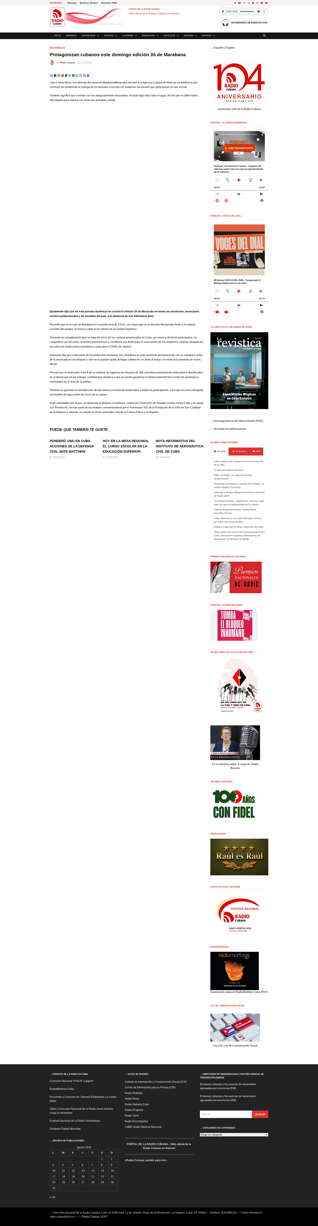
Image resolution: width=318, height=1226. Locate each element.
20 (83, 1176)
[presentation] (219, 451)
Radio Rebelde (134, 1093)
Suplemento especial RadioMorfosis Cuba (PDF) (239, 992)
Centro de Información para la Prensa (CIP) (150, 1087)
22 (102, 1176)
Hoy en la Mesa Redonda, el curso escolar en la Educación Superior (126, 446)
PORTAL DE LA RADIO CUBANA (144, 9)
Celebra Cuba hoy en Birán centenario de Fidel (238, 526)
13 (83, 1170)
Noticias (108, 36)
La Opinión (127, 36)
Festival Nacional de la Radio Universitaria (75, 1120)
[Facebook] (235, 2)
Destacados (88, 36)
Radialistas (148, 36)
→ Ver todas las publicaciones (228, 428)
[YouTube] (239, 2)
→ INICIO (56, 36)
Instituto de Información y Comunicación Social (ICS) (155, 1081)
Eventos (206, 36)
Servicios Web (109, 2)
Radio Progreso (134, 1110)
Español (218, 47)
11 (63, 1170)
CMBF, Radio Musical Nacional (143, 1126)
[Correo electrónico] (266, 2)
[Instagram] (249, 2)
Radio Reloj (132, 1098)
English (229, 47)
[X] (244, 2)
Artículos (169, 36)
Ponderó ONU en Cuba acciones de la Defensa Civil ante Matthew (72, 446)
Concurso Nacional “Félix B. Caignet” (72, 1081)
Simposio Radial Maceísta (65, 1128)
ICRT (104, 1216)
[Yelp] (258, 2)
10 (53, 1170)
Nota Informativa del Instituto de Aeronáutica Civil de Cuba (179, 446)
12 (73, 1170)
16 (112, 1170)
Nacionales (57, 47)
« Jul (52, 1197)
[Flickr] (253, 2)
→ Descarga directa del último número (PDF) (236, 421)
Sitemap (72, 2)
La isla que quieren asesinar (228, 470)
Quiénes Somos (89, 2)
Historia (188, 36)
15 (102, 1170)
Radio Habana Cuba (137, 1104)
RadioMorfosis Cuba (62, 1088)
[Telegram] (262, 2)
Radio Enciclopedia (136, 1121)
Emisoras (71, 36)
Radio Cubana (67, 62)
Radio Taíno (132, 1115)
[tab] (219, 451)
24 (53, 1182)
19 (73, 1176)
